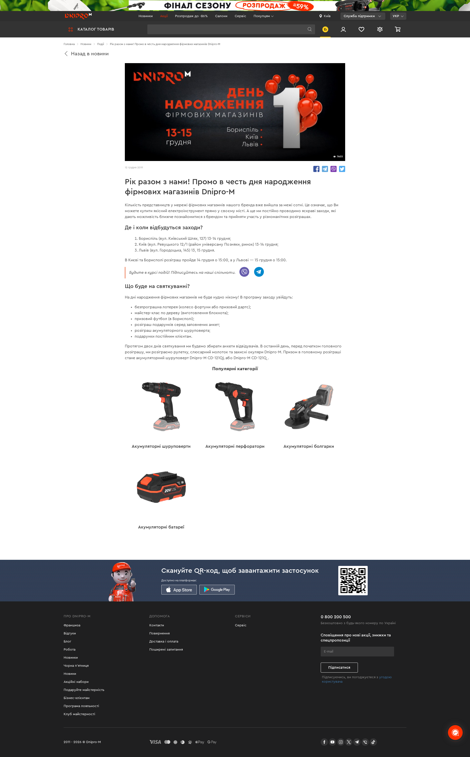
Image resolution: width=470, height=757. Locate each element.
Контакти (156, 625)
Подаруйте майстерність (84, 690)
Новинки (146, 16)
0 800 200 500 (336, 617)
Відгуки (70, 633)
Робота (69, 649)
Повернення (159, 633)
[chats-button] (455, 732)
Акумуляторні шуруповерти (161, 446)
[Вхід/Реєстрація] (343, 29)
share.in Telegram (325, 169)
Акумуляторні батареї (161, 527)
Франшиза (72, 625)
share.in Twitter (342, 169)
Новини (70, 674)
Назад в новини (90, 53)
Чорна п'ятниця (76, 665)
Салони (221, 16)
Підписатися (339, 667)
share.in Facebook (316, 169)
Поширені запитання (166, 649)
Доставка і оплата (163, 641)
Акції (164, 16)
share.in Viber (333, 169)
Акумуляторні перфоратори (235, 446)
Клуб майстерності (79, 714)
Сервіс (240, 16)
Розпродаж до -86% (191, 16)
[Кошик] (398, 29)
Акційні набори (76, 682)
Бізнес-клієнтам (77, 698)
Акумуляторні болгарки (308, 446)
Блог (67, 641)
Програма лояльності (81, 706)
